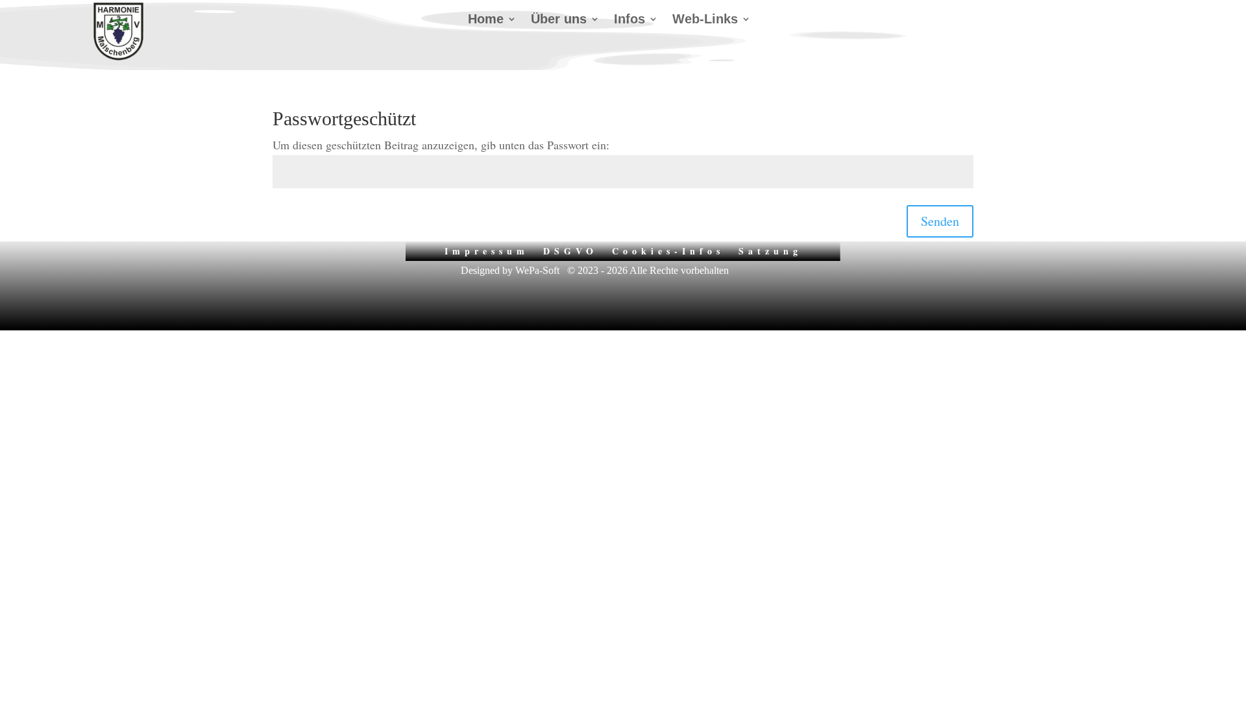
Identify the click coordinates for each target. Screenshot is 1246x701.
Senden (940, 221)
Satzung (770, 250)
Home (486, 20)
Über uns (559, 20)
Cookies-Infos (668, 250)
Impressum (487, 250)
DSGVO (570, 250)
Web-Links (705, 20)
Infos (629, 20)
